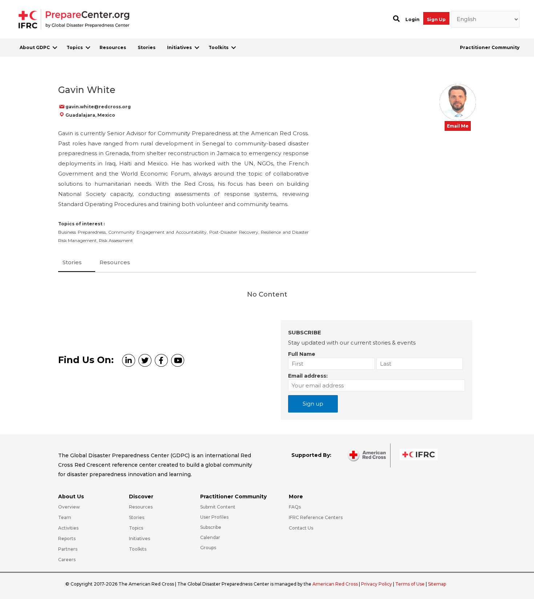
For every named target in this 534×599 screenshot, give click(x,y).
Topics (74, 47)
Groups (208, 547)
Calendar (210, 537)
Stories (146, 47)
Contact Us (301, 528)
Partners (67, 549)
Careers (67, 559)
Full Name (301, 354)
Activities (68, 528)
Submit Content (217, 507)
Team (64, 517)
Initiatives (179, 47)
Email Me (458, 126)
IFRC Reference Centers (316, 517)
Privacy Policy (377, 584)
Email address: (308, 375)
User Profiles (214, 517)
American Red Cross (335, 584)
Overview (69, 507)
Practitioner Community (489, 47)
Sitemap (437, 584)
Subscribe (210, 527)
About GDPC (35, 47)
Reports (67, 538)
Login (412, 19)
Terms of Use (410, 584)
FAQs (295, 507)
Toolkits (218, 47)
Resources (113, 47)
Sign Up (436, 19)
